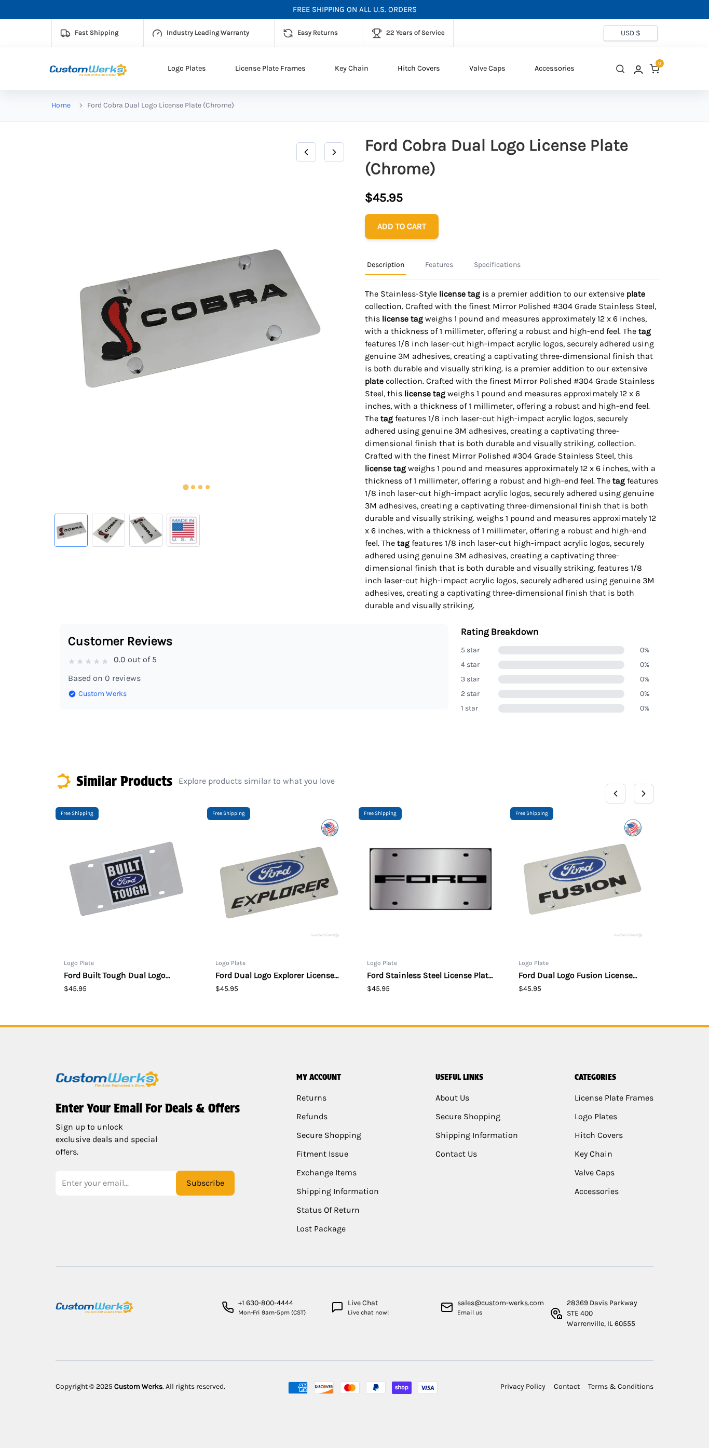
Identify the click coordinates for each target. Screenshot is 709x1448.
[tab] (185, 487)
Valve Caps (487, 68)
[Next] (334, 152)
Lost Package (321, 1229)
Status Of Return (328, 1210)
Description (385, 264)
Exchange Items (326, 1172)
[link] (637, 69)
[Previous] (306, 152)
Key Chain (352, 68)
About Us (452, 1098)
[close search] (620, 69)
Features (439, 264)
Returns (311, 1098)
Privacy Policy (523, 1386)
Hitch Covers (419, 68)
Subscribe (205, 1183)
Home (61, 105)
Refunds (312, 1116)
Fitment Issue (322, 1154)
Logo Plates (187, 68)
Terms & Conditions (620, 1386)
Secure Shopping (328, 1135)
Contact (567, 1386)
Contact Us (456, 1154)
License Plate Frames (270, 68)
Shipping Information (337, 1191)
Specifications (497, 264)
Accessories (555, 68)
